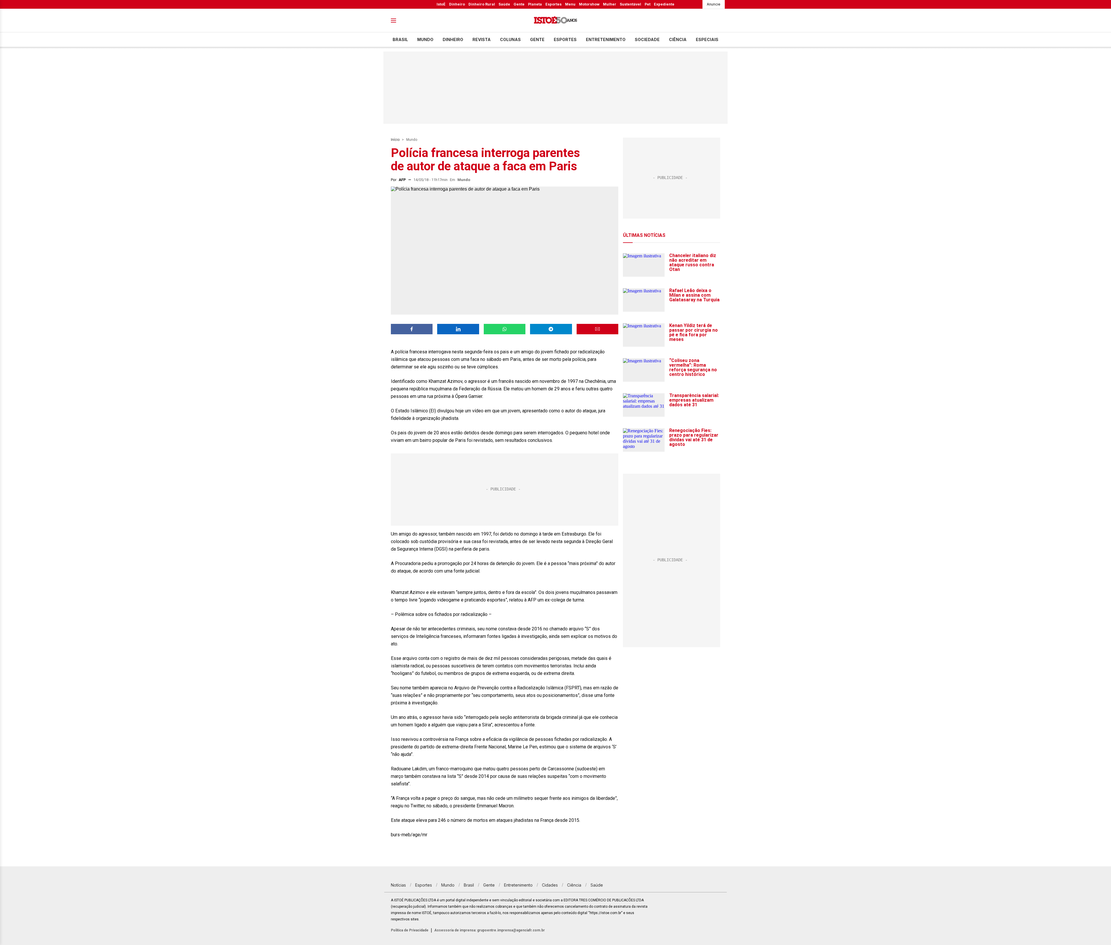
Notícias (398, 885)
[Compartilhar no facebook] (412, 329)
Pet (647, 4)
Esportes (553, 4)
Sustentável (630, 4)
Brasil (400, 39)
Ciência (678, 39)
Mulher (609, 4)
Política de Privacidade (409, 930)
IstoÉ (441, 4)
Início (395, 140)
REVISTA (481, 39)
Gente (519, 4)
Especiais (707, 39)
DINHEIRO (453, 39)
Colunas (510, 39)
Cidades (550, 885)
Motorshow (589, 4)
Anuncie (713, 4)
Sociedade (647, 39)
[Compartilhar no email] (597, 329)
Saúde (504, 4)
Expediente (664, 4)
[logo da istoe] (555, 20)
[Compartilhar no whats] (504, 329)
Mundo (425, 39)
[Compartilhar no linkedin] (458, 329)
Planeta (535, 4)
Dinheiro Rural (481, 4)
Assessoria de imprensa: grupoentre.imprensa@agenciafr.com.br (489, 930)
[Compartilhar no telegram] (551, 329)
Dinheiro (457, 4)
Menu (570, 4)
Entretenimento (606, 39)
